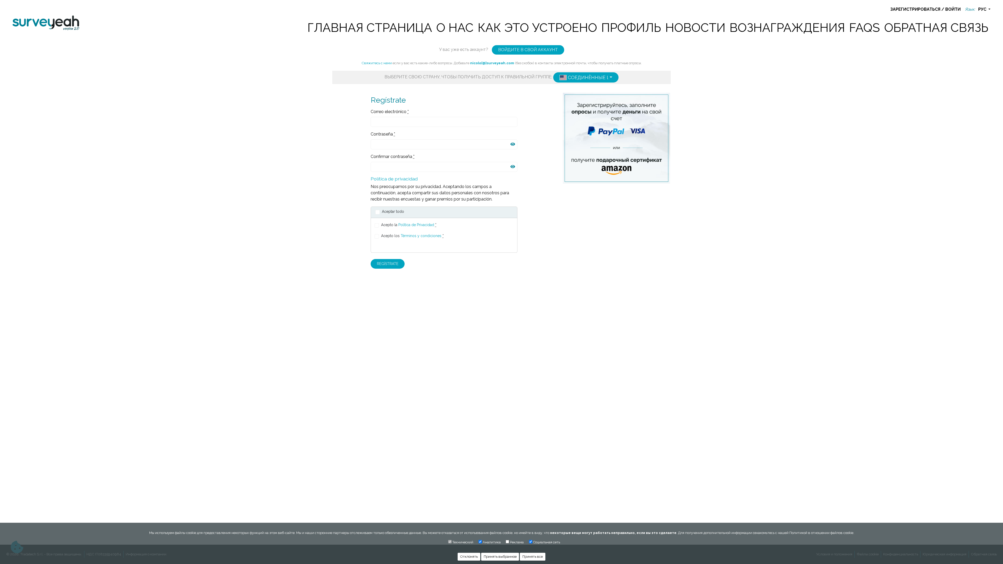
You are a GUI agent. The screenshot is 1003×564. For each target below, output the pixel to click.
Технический (462, 542)
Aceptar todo (393, 211)
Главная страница (369, 28)
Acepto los (412, 236)
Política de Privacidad (416, 225)
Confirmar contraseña (393, 156)
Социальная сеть (546, 542)
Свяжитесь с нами (376, 63)
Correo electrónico (390, 111)
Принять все (532, 557)
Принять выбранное (500, 557)
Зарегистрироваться (915, 9)
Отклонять (469, 557)
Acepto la (408, 225)
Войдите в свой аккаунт (528, 49)
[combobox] (586, 77)
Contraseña (383, 134)
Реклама (517, 542)
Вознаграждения (787, 28)
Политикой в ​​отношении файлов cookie (821, 533)
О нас (455, 28)
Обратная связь (936, 28)
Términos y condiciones (421, 236)
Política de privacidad (394, 178)
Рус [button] (982, 9)
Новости (695, 28)
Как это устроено (537, 28)
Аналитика (492, 542)
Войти (953, 9)
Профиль (631, 28)
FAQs (864, 28)
